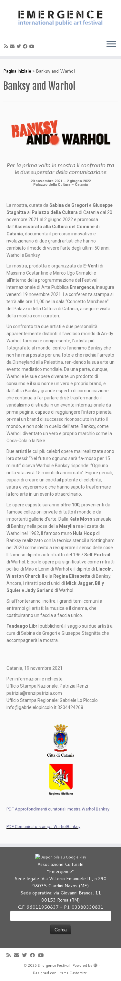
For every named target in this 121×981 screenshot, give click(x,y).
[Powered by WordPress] (95, 964)
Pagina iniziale (17, 71)
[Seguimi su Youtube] (32, 46)
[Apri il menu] (111, 44)
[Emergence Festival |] (60, 17)
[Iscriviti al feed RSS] (7, 46)
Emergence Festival (54, 965)
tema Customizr (73, 972)
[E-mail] (13, 46)
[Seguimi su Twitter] (19, 46)
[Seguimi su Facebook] (26, 46)
